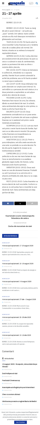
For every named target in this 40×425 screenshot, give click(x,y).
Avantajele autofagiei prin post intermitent (18, 387)
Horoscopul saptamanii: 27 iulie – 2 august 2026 (19, 299)
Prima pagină (6, 10)
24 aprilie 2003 (7, 18)
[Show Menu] (3, 3)
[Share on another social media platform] (32, 203)
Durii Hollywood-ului (9, 373)
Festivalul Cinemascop (11, 380)
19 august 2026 (7, 369)
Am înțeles (20, 422)
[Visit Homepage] (16, 3)
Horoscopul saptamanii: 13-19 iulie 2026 (16, 335)
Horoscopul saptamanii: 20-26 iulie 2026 (16, 317)
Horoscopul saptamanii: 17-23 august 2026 (17, 246)
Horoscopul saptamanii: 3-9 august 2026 (16, 281)
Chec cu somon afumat (11, 394)
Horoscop (6, 242)
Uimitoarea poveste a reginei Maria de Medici (19, 401)
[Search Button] (37, 3)
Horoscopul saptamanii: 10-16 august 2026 (17, 263)
